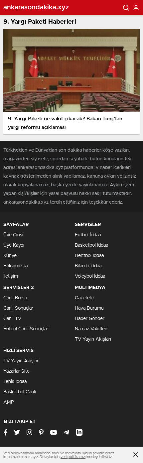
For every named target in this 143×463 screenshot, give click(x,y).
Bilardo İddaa (88, 266)
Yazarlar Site (16, 371)
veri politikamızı (73, 457)
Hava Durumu (89, 308)
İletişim (10, 276)
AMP (8, 402)
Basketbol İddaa (91, 245)
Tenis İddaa (15, 381)
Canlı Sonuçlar (18, 308)
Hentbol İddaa (89, 255)
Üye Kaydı (13, 245)
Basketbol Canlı (19, 392)
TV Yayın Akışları (93, 339)
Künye (10, 255)
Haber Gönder (89, 318)
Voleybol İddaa (90, 276)
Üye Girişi (13, 235)
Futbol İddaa (88, 235)
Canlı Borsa (15, 298)
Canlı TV (12, 318)
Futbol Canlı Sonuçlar (25, 329)
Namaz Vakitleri (91, 329)
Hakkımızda (15, 266)
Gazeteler (85, 298)
